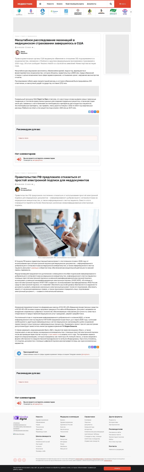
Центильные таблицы (92, 434)
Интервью (63, 441)
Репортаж (63, 439)
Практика (39, 429)
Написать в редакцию (116, 449)
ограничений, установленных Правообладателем (89, 459)
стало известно (54, 334)
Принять (117, 468)
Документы (91, 4)
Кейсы (111, 439)
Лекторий (39, 444)
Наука (38, 424)
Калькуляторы (89, 427)
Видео (62, 436)
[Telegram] (89, 112)
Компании (88, 420)
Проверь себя (40, 451)
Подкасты (112, 420)
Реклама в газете (115, 434)
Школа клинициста (43, 436)
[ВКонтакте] (95, 112)
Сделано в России (66, 424)
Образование (40, 422)
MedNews (63, 446)
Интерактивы (113, 422)
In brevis (39, 446)
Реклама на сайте (115, 432)
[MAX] (92, 112)
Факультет (64, 449)
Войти (123, 4)
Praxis (62, 444)
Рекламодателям (116, 429)
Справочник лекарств (92, 441)
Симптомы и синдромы (92, 439)
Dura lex (63, 427)
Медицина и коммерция (69, 417)
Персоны (88, 422)
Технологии (40, 427)
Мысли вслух (64, 429)
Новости (50, 4)
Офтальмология (114, 424)
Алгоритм (39, 439)
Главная (17, 36)
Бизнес (59, 4)
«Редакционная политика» (21, 430)
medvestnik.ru (108, 460)
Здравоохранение (32, 36)
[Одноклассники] (98, 112)
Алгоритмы (88, 429)
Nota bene (39, 449)
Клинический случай (43, 441)
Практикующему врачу (75, 4)
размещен (35, 268)
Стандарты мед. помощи (93, 436)
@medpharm (85, 354)
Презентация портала (116, 437)
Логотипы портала (115, 441)
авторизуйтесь (38, 160)
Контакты (113, 446)
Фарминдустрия (41, 432)
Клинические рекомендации (94, 432)
